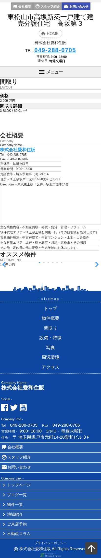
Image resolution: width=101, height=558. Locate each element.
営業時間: (43, 56)
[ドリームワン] (50, 556)
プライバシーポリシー (50, 543)
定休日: (43, 61)
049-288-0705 (24, 425)
